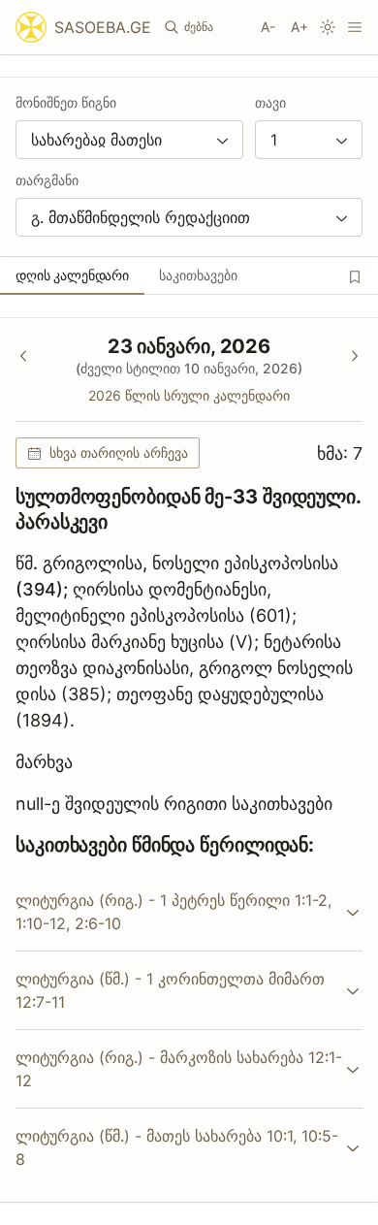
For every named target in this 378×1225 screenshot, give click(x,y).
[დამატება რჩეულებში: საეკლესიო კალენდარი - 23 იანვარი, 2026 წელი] (354, 276)
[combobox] (129, 139)
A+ (299, 26)
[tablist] (189, 275)
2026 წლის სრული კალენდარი (189, 395)
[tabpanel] (189, 760)
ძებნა (198, 26)
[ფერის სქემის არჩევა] (327, 27)
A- (268, 26)
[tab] (72, 275)
